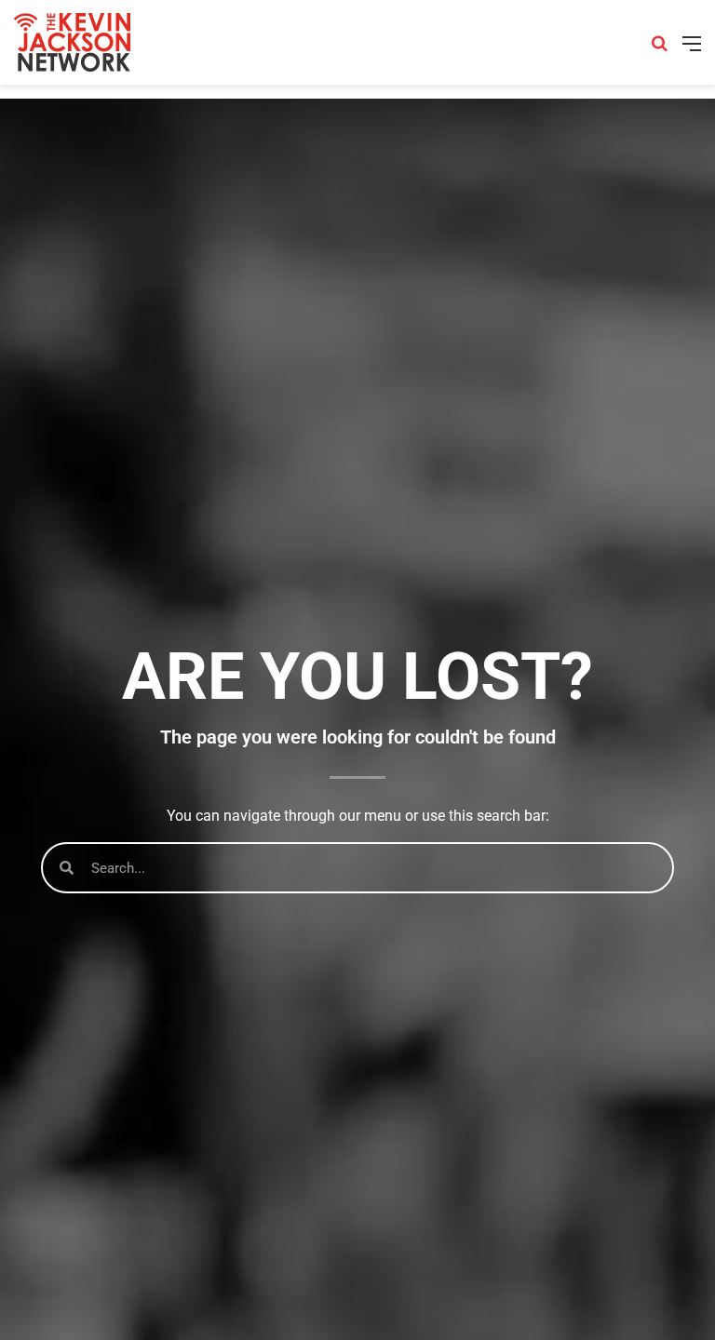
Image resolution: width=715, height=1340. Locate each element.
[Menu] (691, 50)
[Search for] (659, 50)
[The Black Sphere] (72, 42)
